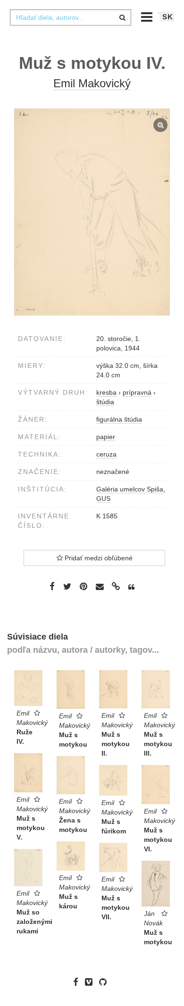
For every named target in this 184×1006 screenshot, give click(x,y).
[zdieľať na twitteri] (67, 586)
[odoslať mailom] (99, 587)
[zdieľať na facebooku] (52, 586)
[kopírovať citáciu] (131, 587)
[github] (105, 982)
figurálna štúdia (119, 419)
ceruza (106, 454)
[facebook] (78, 982)
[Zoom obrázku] (92, 212)
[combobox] (70, 17)
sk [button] (167, 17)
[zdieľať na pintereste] (83, 586)
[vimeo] (91, 982)
